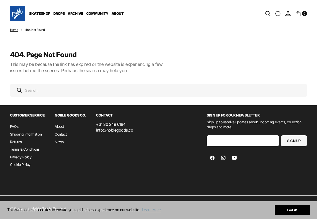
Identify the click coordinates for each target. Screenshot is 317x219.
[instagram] (223, 157)
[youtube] (234, 157)
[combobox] (158, 90)
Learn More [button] (151, 210)
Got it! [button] (292, 210)
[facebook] (212, 157)
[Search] (268, 14)
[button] (278, 14)
